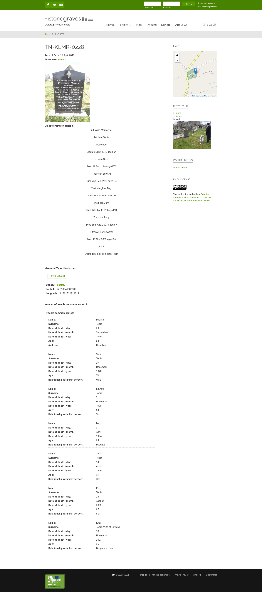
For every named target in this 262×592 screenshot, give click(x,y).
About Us (181, 24)
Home (110, 24)
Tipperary (60, 284)
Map (139, 24)
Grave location (58, 276)
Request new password (207, 7)
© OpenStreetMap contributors (205, 95)
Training (151, 24)
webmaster (211, 575)
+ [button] (177, 55)
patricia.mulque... (181, 167)
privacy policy (182, 575)
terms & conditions (161, 575)
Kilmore (62, 59)
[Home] (69, 19)
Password (167, 8)
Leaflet (190, 95)
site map (197, 575)
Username (149, 8)
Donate (166, 24)
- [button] (177, 60)
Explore (123, 24)
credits (143, 575)
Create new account (206, 3)
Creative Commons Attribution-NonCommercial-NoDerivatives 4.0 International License (192, 197)
